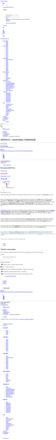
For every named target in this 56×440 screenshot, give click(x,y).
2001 (7, 60)
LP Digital (5, 119)
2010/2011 (8, 95)
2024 (7, 42)
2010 (7, 47)
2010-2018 (5, 45)
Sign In (8, 20)
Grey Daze (8, 81)
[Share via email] (3, 156)
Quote (4, 245)
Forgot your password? (11, 23)
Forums (5, 116)
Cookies (5, 316)
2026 (7, 44)
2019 (7, 74)
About (7, 106)
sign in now (29, 252)
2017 (7, 55)
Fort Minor (8, 78)
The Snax (8, 89)
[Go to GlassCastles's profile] (4, 143)
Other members (9, 90)
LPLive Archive (9, 104)
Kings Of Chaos (9, 88)
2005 (7, 65)
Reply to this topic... (6, 262)
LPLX (7, 114)
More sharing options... (5, 161)
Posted (6, 176)
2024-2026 (5, 41)
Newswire (11, 147)
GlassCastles (5, 146)
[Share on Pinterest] (3, 158)
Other (7, 79)
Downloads (8, 105)
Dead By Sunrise (9, 85)
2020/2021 (8, 101)
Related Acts (6, 80)
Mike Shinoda (6, 71)
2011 (7, 48)
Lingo (7, 112)
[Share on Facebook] (3, 154)
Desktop (5, 280)
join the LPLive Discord (34, 231)
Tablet (4, 282)
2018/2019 (8, 100)
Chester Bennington (10, 83)
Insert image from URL (11, 276)
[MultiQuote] (4, 244)
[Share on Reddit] (3, 155)
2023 (7, 76)
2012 (7, 49)
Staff (7, 107)
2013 (7, 50)
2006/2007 (8, 93)
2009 (7, 70)
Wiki (7, 115)
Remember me (9, 19)
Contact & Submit (10, 110)
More (4, 120)
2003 (7, 63)
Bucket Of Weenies (10, 84)
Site (4, 102)
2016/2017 (8, 99)
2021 (7, 75)
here (25, 239)
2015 (7, 53)
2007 (7, 68)
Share (3, 149)
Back (7, 330)
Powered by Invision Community (26, 319)
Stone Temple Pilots (10, 86)
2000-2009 (5, 58)
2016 (7, 54)
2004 (7, 64)
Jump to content (4, 1)
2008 (7, 69)
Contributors (8, 109)
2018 (7, 57)
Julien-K (5, 91)
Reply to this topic (7, 165)
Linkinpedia (5, 117)
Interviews (8, 111)
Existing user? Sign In (8, 7)
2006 (7, 67)
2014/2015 (8, 97)
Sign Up (5, 25)
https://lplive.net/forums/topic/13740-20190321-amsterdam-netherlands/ (17, 150)
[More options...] (3, 190)
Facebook (17, 231)
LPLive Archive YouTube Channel (17, 232)
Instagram (40, 233)
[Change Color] (3, 35)
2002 (7, 62)
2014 (7, 52)
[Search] (2, 126)
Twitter (11, 231)
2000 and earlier (9, 59)
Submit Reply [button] (6, 288)
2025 (7, 43)
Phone (4, 283)
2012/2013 (8, 96)
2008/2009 (8, 94)
